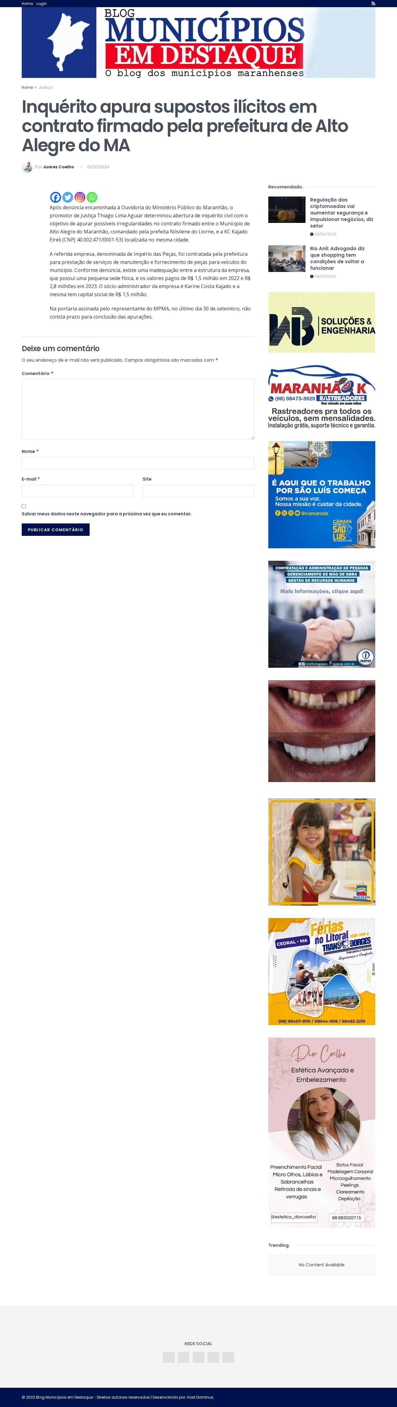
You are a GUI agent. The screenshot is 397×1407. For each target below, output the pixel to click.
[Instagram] (79, 197)
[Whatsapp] (92, 197)
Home (27, 3)
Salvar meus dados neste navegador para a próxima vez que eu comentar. (107, 514)
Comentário (38, 373)
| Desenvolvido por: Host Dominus (181, 1397)
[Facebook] (55, 197)
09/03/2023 (325, 276)
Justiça (45, 87)
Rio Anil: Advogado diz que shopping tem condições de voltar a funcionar (337, 258)
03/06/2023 (325, 234)
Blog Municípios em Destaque (64, 1397)
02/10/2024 (98, 167)
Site (147, 479)
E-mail (31, 479)
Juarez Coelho (58, 167)
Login (42, 3)
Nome (30, 451)
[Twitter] (67, 197)
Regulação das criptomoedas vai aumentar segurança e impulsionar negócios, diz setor (341, 213)
